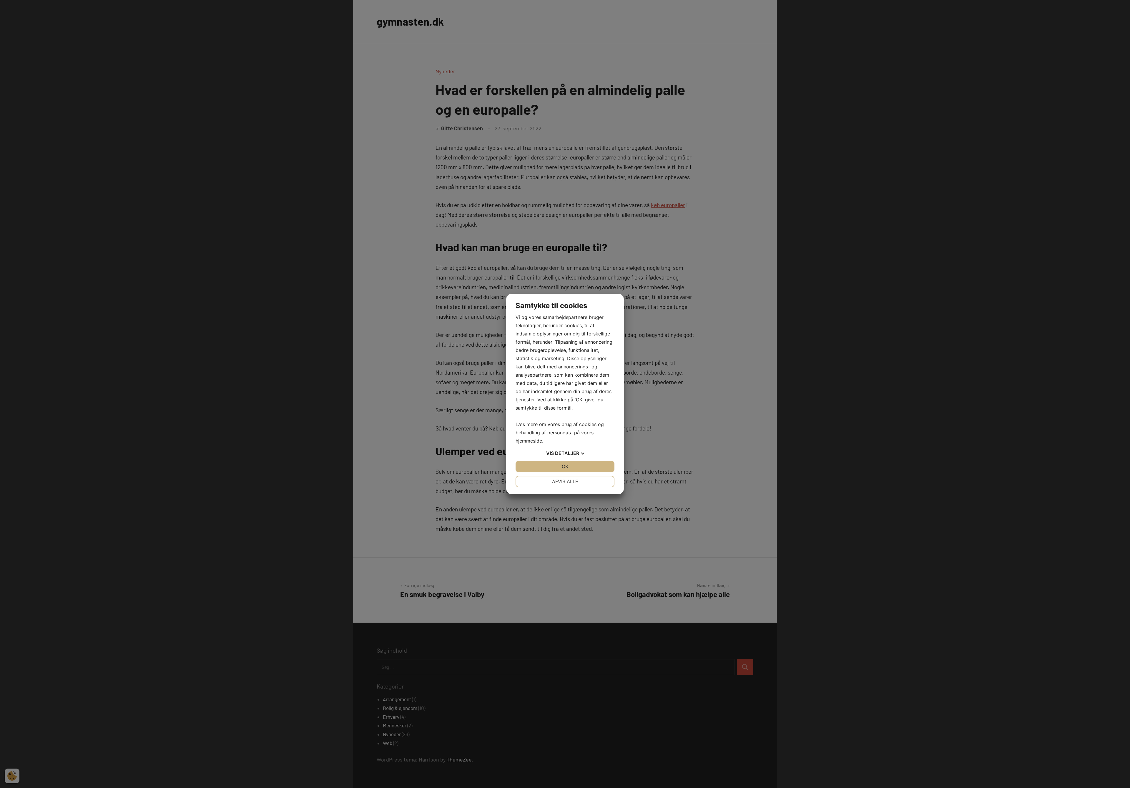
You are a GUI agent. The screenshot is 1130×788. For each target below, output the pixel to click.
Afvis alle (565, 481)
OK (565, 466)
